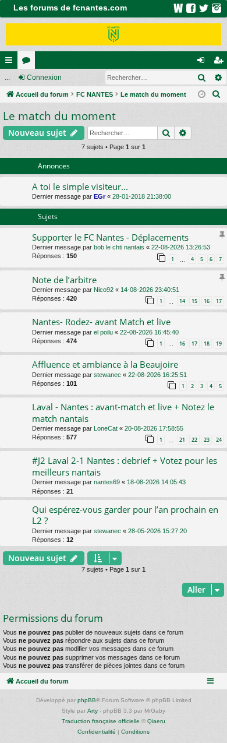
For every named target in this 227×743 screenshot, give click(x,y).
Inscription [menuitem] (220, 62)
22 (194, 439)
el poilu (103, 332)
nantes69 (107, 481)
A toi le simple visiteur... (80, 186)
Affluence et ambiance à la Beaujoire (105, 364)
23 (207, 439)
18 (207, 343)
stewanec (107, 374)
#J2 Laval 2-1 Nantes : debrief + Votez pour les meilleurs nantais (124, 466)
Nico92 (104, 289)
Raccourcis (11, 62)
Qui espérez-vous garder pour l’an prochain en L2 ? (125, 514)
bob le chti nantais (119, 247)
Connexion (44, 77)
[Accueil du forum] (113, 34)
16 (207, 301)
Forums (28, 62)
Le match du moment (59, 116)
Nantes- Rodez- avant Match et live (101, 322)
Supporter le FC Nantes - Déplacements (110, 237)
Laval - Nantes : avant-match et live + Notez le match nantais (123, 412)
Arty (92, 710)
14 (182, 301)
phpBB (86, 700)
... (7, 77)
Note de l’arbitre (64, 280)
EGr (99, 196)
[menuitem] (216, 94)
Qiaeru (156, 721)
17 (219, 301)
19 (219, 343)
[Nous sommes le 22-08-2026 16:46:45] (201, 94)
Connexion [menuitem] (203, 62)
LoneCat (106, 428)
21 (182, 439)
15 (194, 301)
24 (219, 439)
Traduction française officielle (101, 721)
